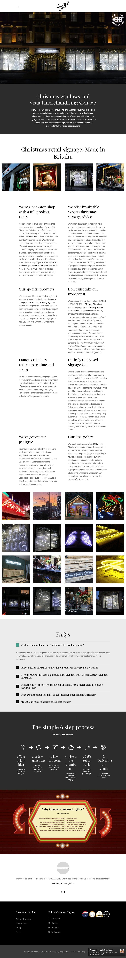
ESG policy (97, 444)
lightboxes (53, 262)
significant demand (32, 237)
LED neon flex (46, 266)
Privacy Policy (22, 923)
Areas (18, 932)
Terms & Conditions (24, 919)
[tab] (63, 644)
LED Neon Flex (90, 304)
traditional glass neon (28, 266)
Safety (18, 928)
